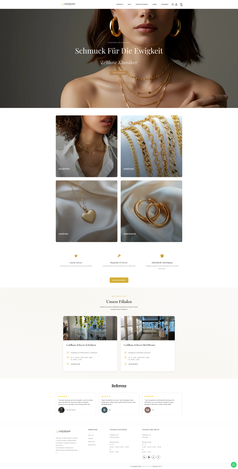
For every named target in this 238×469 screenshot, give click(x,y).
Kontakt (90, 438)
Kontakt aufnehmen (119, 280)
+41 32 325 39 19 (133, 364)
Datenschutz (92, 445)
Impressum (91, 441)
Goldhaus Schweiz (147, 466)
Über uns (91, 435)
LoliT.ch (160, 466)
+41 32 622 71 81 (75, 364)
